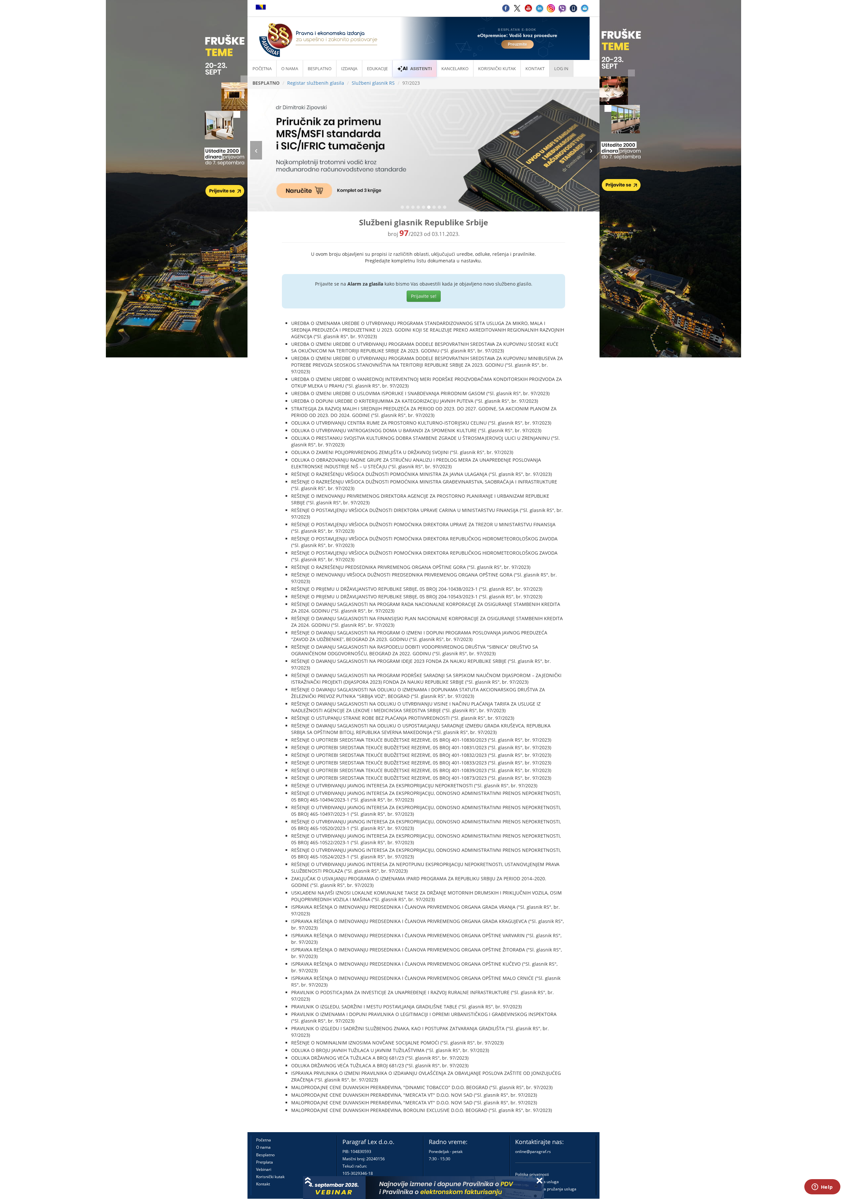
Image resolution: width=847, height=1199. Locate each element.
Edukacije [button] (377, 68)
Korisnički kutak (270, 1176)
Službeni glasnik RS (373, 83)
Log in (561, 68)
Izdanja (349, 68)
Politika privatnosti (532, 1174)
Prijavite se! (423, 296)
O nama (289, 68)
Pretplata (264, 1162)
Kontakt (263, 1184)
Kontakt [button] (535, 68)
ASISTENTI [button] (421, 68)
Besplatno (320, 68)
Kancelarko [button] (454, 68)
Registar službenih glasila (315, 83)
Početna (262, 68)
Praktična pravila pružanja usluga (545, 1189)
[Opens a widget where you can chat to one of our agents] (822, 1187)
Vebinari (263, 1169)
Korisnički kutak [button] (497, 68)
